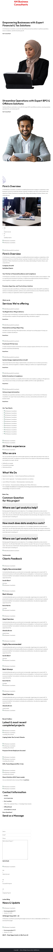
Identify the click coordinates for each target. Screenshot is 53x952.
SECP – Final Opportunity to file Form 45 (15, 935)
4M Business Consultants (21, 3)
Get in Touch (5, 861)
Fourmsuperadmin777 (10, 911)
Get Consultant (6, 33)
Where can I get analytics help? (20, 507)
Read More (5, 319)
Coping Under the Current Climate (13, 737)
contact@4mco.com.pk (10, 809)
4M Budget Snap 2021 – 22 (10, 916)
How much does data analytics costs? (23, 523)
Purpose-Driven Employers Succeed (13, 750)
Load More (26, 780)
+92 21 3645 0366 (8, 798)
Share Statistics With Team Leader (13, 777)
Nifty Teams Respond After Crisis (13, 764)
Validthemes (36, 950)
